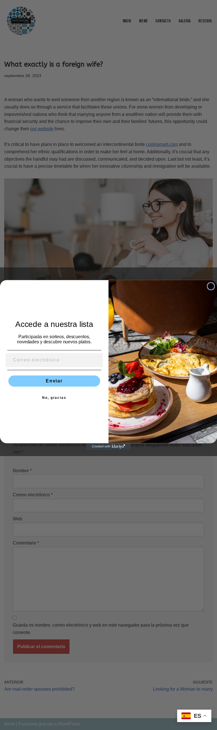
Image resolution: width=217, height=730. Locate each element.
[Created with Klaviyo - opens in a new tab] (108, 446)
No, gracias (54, 398)
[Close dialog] (211, 286)
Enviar (54, 381)
